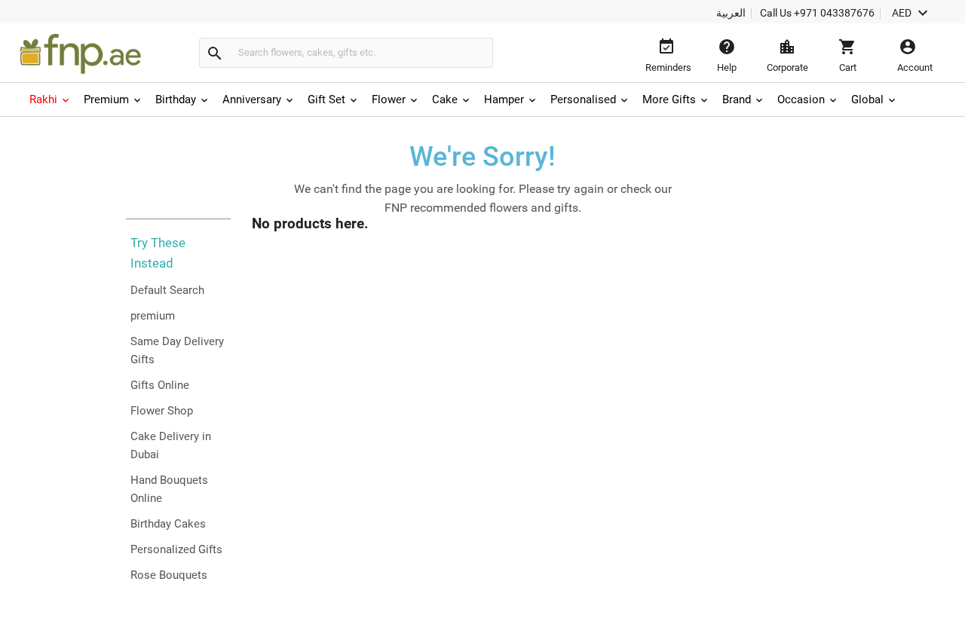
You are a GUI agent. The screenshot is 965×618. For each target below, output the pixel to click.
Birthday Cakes (168, 524)
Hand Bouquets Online (169, 489)
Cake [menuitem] (445, 99)
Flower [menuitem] (389, 99)
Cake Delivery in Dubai (170, 445)
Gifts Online (159, 385)
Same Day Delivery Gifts (177, 350)
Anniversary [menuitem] (251, 99)
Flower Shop (161, 411)
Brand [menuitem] (736, 99)
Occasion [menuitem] (801, 99)
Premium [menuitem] (106, 99)
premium (152, 316)
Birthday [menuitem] (175, 99)
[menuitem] (50, 99)
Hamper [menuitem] (504, 99)
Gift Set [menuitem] (326, 99)
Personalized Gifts (176, 549)
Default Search (167, 290)
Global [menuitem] (867, 99)
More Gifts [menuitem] (669, 99)
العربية (731, 13)
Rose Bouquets (168, 575)
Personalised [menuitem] (583, 99)
